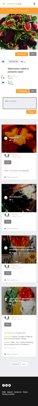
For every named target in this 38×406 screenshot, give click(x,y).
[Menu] (34, 3)
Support (10, 392)
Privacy (25, 392)
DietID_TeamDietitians (11, 171)
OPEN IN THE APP (19, 11)
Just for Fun (13, 61)
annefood (7, 342)
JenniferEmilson (9, 333)
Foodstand (12, 4)
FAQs (4, 392)
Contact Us (17, 392)
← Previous (15, 364)
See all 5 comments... (10, 348)
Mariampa (13, 76)
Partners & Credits (8, 394)
